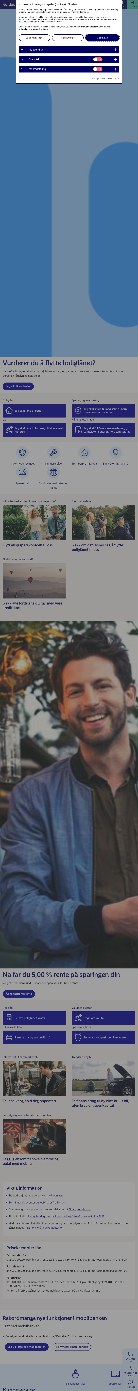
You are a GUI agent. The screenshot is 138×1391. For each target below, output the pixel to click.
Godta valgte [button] (68, 37)
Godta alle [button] (102, 37)
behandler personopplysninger (33, 29)
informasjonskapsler (87, 27)
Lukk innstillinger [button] (34, 37)
